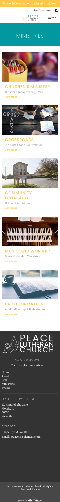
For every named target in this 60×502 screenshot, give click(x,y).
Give (5, 380)
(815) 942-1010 (43, 10)
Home (5, 372)
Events (6, 387)
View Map (8, 416)
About (5, 376)
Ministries (8, 384)
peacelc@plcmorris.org (26, 436)
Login (36, 489)
